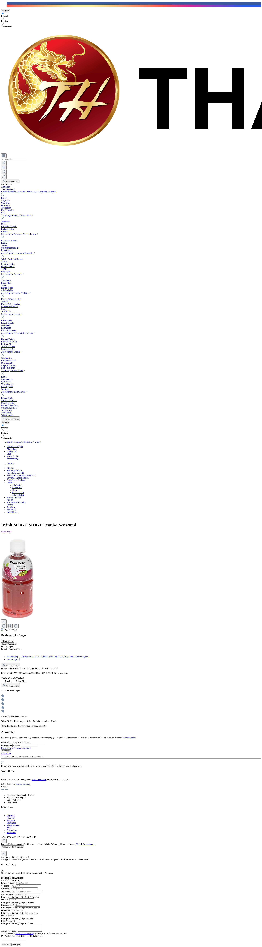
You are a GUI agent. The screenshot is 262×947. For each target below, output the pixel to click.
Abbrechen (6, 753)
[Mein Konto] (4, 176)
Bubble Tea (17, 487)
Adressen (30, 192)
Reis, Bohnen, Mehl (15, 473)
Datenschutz (12, 830)
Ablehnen (6, 847)
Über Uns (11, 818)
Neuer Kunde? (129, 738)
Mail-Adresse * (7, 894)
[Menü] (4, 155)
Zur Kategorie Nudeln (11, 314)
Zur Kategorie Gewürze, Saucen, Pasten (18, 234)
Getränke (10, 483)
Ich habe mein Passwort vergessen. (16, 748)
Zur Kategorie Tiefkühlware (13, 392)
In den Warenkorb (9, 644)
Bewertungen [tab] (13, 659)
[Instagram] (7, 6)
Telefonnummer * (8, 891)
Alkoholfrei (17, 485)
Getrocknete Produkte (16, 480)
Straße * (4, 900)
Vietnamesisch (7, 26)
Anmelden (5, 187)
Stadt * (4, 915)
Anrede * (5, 880)
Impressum (11, 832)
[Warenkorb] (2, 195)
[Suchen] (4, 163)
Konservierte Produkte (16, 502)
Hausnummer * (7, 905)
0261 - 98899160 (39, 779)
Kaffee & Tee (18, 492)
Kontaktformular (23, 784)
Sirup (14, 490)
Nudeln (10, 500)
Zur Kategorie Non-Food (12, 370)
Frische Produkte (14, 497)
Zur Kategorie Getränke (11, 274)
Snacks (10, 505)
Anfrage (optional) (9, 931)
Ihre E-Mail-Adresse (10, 742)
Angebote (11, 815)
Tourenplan (11, 823)
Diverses (10, 468)
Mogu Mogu (6, 532)
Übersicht (5, 192)
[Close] (4, 621)
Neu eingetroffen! (14, 470)
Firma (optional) (8, 883)
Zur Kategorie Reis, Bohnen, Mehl (16, 215)
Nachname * (6, 889)
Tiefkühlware (12, 512)
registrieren (10, 189)
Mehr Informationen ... (86, 844)
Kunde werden (13, 825)
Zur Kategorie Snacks (10, 352)
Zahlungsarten (41, 192)
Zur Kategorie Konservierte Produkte (17, 333)
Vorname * (6, 886)
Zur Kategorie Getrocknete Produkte (17, 253)
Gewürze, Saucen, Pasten (18, 478)
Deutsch (4, 16)
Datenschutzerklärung (24, 933)
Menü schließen (12, 182)
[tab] (47, 656)
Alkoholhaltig (18, 495)
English (4, 21)
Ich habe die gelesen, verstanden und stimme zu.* (35, 933)
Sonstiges (11, 507)
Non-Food (11, 509)
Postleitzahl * (7, 910)
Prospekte (11, 820)
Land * (4, 921)
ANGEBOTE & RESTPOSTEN (21, 475)
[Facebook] (7, 3)
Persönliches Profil (18, 192)
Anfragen (52, 192)
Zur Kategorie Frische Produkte (15, 293)
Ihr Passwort (6, 745)
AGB (9, 828)
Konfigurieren (17, 847)
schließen (6, 944)
